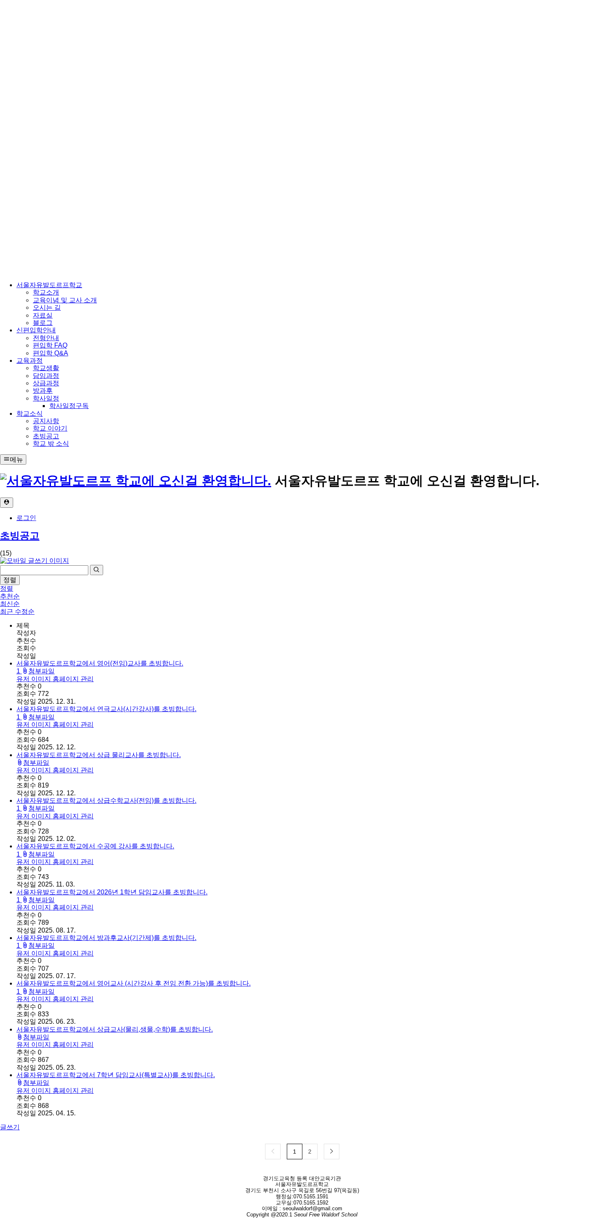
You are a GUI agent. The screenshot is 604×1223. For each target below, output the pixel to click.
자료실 (43, 315)
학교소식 (29, 413)
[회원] (6, 502)
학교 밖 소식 (51, 443)
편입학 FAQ (50, 345)
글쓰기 (10, 1127)
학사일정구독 (69, 405)
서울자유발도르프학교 (49, 284)
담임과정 (46, 375)
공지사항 (46, 420)
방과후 (43, 390)
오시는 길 (47, 307)
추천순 (10, 596)
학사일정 (46, 398)
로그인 (26, 517)
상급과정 (46, 383)
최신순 (10, 603)
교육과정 (29, 360)
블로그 (43, 322)
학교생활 (46, 367)
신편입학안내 (36, 330)
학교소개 (46, 292)
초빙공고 (46, 436)
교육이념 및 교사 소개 (65, 300)
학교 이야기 (50, 428)
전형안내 (46, 337)
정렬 (9, 579)
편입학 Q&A (50, 353)
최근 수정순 (17, 611)
